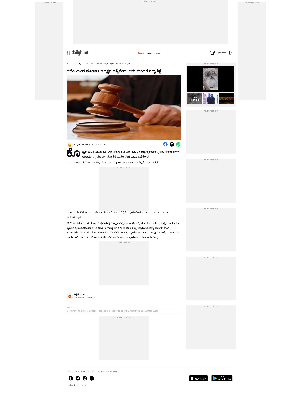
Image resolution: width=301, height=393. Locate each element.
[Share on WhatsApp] (178, 144)
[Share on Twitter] (172, 144)
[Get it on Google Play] (222, 378)
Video (150, 53)
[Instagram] (84, 378)
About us (73, 385)
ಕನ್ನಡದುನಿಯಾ (83, 63)
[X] (77, 378)
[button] (212, 53)
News (141, 53)
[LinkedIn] (92, 378)
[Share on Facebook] (165, 144)
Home (69, 64)
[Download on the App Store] (198, 378)
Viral (158, 53)
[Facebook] (70, 378)
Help (83, 385)
